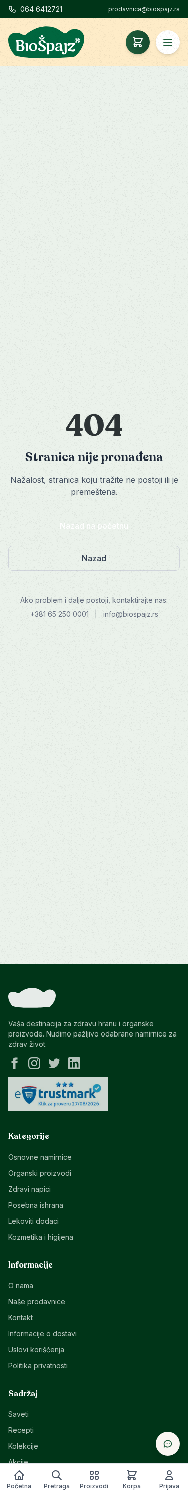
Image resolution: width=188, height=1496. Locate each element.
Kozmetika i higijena (40, 1237)
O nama (20, 1285)
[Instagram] (34, 1063)
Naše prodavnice (36, 1301)
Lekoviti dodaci (33, 1221)
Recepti (21, 1430)
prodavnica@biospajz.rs (144, 9)
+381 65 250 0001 (59, 614)
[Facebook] (14, 1063)
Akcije (18, 1462)
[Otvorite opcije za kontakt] (168, 1444)
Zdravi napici (29, 1189)
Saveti (18, 1414)
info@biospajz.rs (130, 614)
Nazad (94, 558)
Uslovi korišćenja (36, 1349)
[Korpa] (138, 42)
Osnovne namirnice (40, 1157)
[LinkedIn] (74, 1063)
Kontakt (20, 1317)
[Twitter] (54, 1063)
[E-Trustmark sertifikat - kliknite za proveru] (58, 1094)
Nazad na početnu (94, 526)
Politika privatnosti (38, 1365)
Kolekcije (23, 1446)
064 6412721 (41, 9)
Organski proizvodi (39, 1173)
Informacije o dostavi (42, 1333)
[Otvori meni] (168, 42)
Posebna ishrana (35, 1205)
